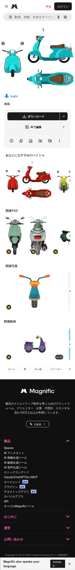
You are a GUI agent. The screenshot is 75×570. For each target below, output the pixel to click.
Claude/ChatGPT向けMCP (20, 477)
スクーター (56, 369)
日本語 (37, 424)
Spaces (8, 448)
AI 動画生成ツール (15, 462)
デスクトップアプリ (20, 491)
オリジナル (27, 34)
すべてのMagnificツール (19, 506)
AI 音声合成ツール (15, 467)
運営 (7, 527)
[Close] (69, 563)
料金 (48, 6)
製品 (7, 441)
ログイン (63, 6)
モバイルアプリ (14, 496)
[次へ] (69, 180)
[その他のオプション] (59, 141)
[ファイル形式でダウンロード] (64, 116)
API (6, 501)
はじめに (10, 516)
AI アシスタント (14, 453)
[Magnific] (37, 392)
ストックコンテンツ (16, 472)
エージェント (15, 482)
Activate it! (57, 563)
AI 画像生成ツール (15, 457)
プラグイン (14, 487)
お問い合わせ (13, 539)
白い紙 (38, 369)
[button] (37, 424)
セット (11, 369)
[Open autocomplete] (8, 17)
